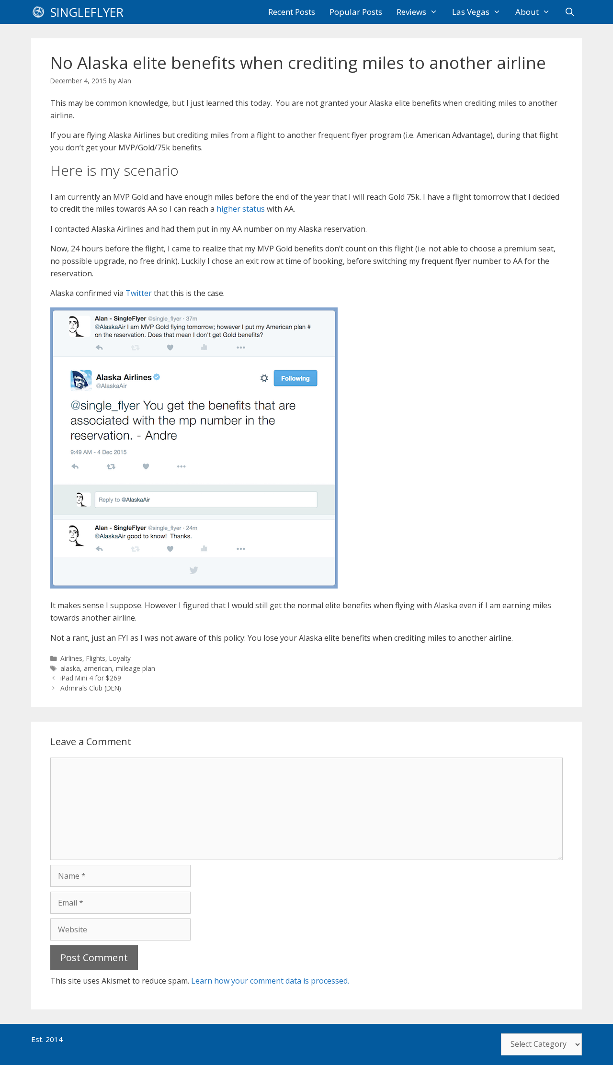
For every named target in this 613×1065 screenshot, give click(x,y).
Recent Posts (291, 11)
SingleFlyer (87, 12)
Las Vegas (470, 11)
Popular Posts (355, 11)
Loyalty (120, 658)
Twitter (138, 293)
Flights (95, 658)
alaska (70, 668)
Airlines (71, 658)
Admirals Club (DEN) (90, 687)
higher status (240, 209)
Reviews (411, 11)
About (527, 11)
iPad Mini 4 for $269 (90, 677)
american (98, 668)
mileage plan (135, 668)
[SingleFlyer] (40, 12)
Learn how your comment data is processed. (270, 980)
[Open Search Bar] (569, 12)
